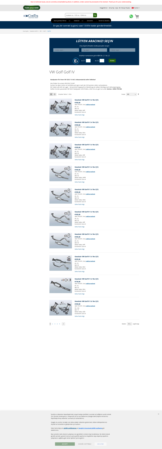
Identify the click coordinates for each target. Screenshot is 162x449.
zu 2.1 (83, 61)
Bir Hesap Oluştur (124, 8)
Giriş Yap (111, 8)
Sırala (123, 94)
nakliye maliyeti (90, 104)
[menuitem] (60, 20)
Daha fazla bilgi (79, 115)
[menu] (81, 20)
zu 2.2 (97, 61)
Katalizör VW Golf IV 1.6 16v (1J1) (86, 301)
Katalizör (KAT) (34, 31)
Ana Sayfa (25, 31)
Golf (44, 31)
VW (41, 31)
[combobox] (81, 15)
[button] (136, 8)
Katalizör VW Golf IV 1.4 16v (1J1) (86, 100)
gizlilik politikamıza (70, 428)
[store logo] (31, 16)
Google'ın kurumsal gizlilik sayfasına (90, 428)
